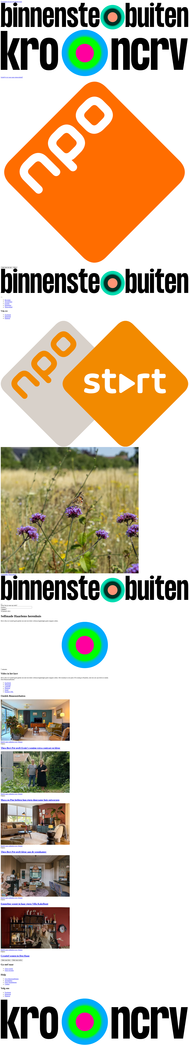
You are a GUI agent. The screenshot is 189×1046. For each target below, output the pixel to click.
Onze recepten (9, 970)
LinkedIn (7, 686)
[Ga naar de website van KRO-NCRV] (94, 75)
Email (6, 690)
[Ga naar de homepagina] (94, 29)
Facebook (8, 683)
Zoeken (3, 607)
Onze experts (9, 969)
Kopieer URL (9, 692)
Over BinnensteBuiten (12, 979)
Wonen (11, 742)
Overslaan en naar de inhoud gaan (11, 1)
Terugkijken (8, 980)
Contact (7, 984)
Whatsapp (8, 684)
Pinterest (7, 688)
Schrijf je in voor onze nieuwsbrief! (12, 77)
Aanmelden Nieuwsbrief (8, 574)
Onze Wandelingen (11, 982)
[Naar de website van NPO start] (94, 265)
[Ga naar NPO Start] (94, 446)
